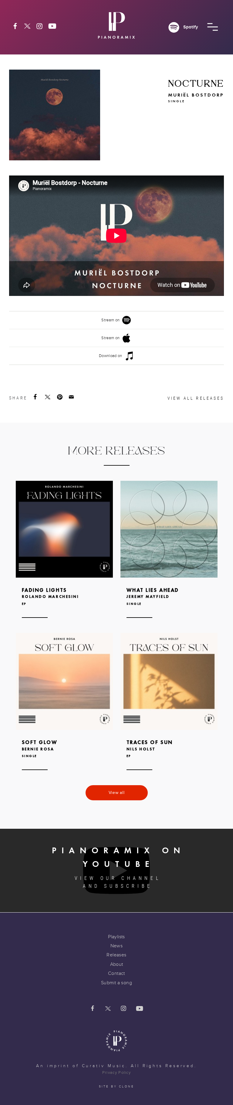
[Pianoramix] (116, 27)
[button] (212, 27)
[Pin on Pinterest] (60, 397)
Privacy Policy (116, 1072)
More (64, 558)
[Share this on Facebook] (35, 397)
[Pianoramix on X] (27, 26)
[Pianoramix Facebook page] (15, 26)
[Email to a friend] (72, 397)
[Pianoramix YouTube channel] (52, 26)
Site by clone (116, 1086)
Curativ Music (104, 1066)
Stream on (110, 320)
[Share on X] (48, 397)
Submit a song (116, 983)
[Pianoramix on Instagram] (39, 26)
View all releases (195, 398)
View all (117, 792)
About (116, 964)
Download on (110, 355)
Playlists (116, 937)
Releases (116, 955)
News (116, 946)
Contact (116, 973)
